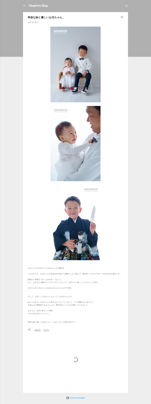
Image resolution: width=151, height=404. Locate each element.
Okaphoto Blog (38, 5)
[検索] (126, 6)
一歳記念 (37, 330)
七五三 (46, 330)
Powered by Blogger (77, 398)
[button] (121, 17)
